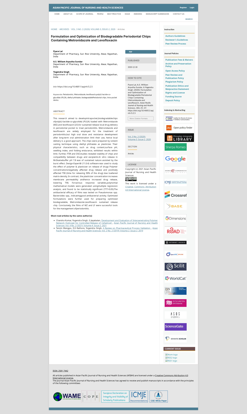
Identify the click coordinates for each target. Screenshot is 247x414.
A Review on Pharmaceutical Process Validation (127, 228)
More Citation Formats (139, 118)
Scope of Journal (84, 14)
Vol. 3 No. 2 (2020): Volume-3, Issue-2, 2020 (93, 29)
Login (192, 7)
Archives (64, 29)
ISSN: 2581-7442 (60, 370)
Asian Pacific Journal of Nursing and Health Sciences (88, 7)
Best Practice (114, 14)
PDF (130, 52)
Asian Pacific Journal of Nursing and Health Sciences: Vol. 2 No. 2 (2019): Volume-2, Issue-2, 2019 (107, 229)
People (100, 14)
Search (189, 19)
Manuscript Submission (157, 14)
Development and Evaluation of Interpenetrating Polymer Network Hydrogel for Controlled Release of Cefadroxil (107, 221)
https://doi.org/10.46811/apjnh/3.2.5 (75, 86)
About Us (67, 14)
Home (57, 14)
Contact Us (178, 14)
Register (183, 7)
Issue (127, 14)
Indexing (138, 14)
